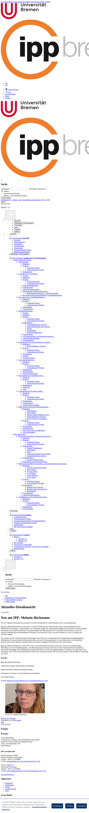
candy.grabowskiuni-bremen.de (26, 771)
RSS (2, 722)
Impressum (9, 783)
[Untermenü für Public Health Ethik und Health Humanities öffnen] (49, 407)
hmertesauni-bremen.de (23, 761)
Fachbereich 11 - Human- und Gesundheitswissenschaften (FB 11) (23, 200)
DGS (7, 791)
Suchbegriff (5, 189)
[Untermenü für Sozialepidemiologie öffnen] (33, 311)
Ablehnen (69, 806)
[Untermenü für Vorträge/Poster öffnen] (34, 458)
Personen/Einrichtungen (11, 193)
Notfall (7, 787)
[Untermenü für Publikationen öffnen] (33, 323)
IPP (48, 200)
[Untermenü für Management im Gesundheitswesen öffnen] (43, 376)
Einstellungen (57, 806)
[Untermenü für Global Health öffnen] (29, 262)
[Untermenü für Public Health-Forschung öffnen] (32, 260)
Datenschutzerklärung (39, 807)
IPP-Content (17, 720)
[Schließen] (10, 256)
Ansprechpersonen (7, 774)
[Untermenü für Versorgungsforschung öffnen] (34, 360)
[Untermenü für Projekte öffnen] (29, 266)
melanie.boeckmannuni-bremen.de (27, 681)
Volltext (6, 191)
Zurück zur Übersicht (8, 718)
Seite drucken (5, 724)
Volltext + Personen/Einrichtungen (15, 196)
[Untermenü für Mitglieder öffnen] (30, 409)
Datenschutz (9, 785)
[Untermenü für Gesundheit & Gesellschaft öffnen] (37, 274)
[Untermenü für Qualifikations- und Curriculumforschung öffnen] (47, 497)
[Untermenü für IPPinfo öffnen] (20, 537)
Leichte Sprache (10, 789)
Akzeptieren (81, 806)
